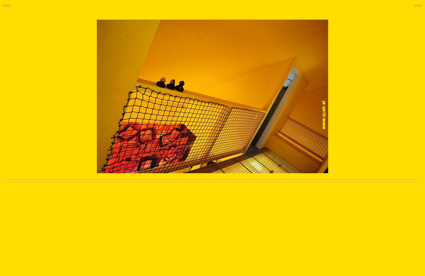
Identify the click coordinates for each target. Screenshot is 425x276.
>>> (418, 5)
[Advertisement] (212, 192)
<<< (7, 5)
